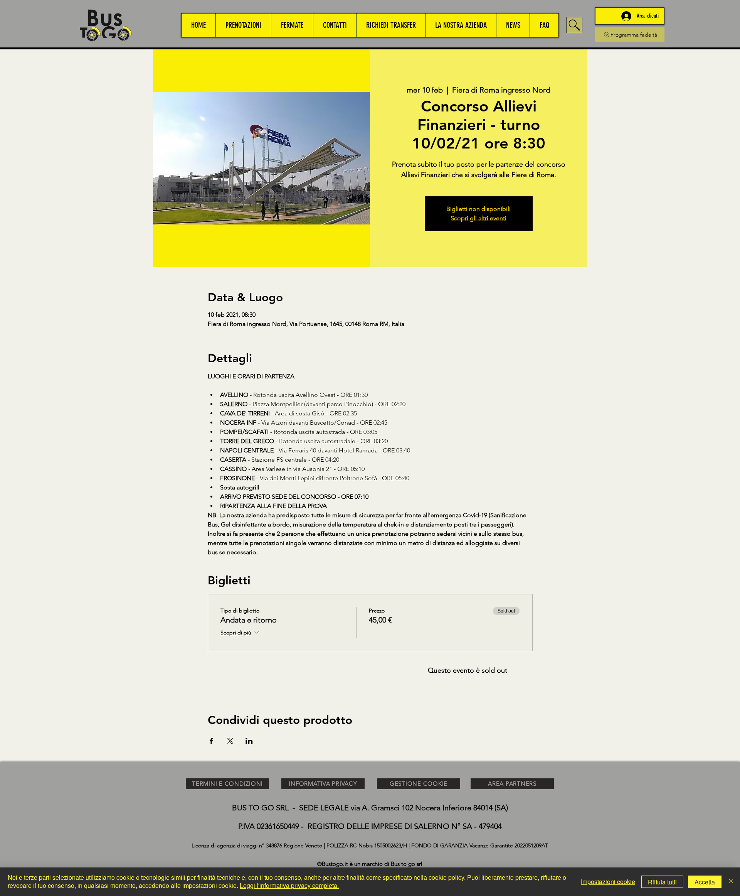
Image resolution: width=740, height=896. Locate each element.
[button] (243, 25)
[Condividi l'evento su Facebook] (211, 741)
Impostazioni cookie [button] (608, 881)
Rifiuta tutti (662, 881)
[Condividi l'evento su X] (230, 741)
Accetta (705, 881)
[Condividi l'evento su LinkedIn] (249, 741)
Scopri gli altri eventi (478, 218)
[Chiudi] (730, 882)
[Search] (574, 25)
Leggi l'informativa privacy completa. (289, 885)
